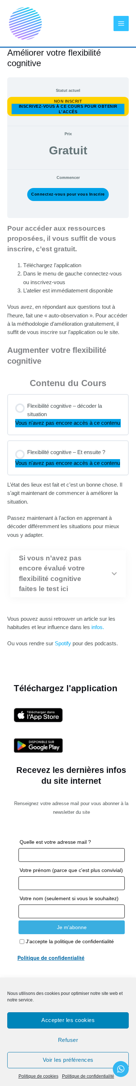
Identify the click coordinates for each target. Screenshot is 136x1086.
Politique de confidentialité (88, 1076)
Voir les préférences (68, 1060)
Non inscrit (68, 101)
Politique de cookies (38, 1076)
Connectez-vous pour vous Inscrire (68, 194)
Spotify (63, 643)
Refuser (68, 1040)
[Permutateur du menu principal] (121, 23)
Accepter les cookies (68, 1020)
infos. (97, 627)
